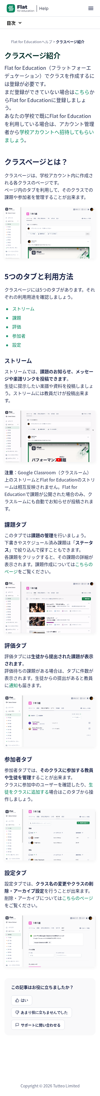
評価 (16, 326)
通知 (13, 685)
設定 (16, 344)
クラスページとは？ (36, 161)
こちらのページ (77, 898)
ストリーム (23, 308)
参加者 (19, 335)
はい (24, 1000)
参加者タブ (18, 759)
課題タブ (15, 524)
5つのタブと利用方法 (38, 276)
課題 (16, 317)
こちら (81, 91)
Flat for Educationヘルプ (31, 41)
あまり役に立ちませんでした (44, 1012)
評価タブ (15, 645)
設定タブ (15, 873)
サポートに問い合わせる (41, 1025)
